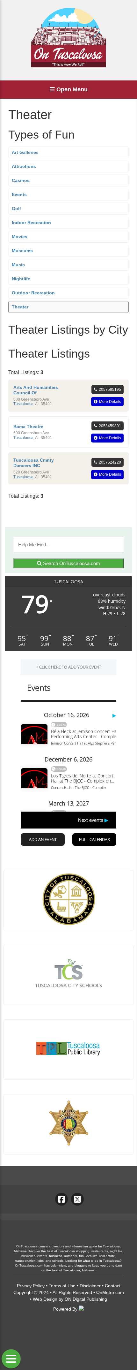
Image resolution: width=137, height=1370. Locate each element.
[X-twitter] (77, 1199)
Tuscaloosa (23, 404)
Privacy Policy (31, 1285)
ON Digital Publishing (86, 1299)
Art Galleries (25, 152)
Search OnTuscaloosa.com (71, 563)
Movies (19, 236)
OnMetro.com (110, 1292)
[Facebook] (61, 1199)
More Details (110, 401)
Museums (22, 250)
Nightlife (21, 278)
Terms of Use (62, 1285)
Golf (16, 208)
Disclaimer (90, 1285)
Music (18, 264)
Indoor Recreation (31, 222)
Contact (112, 1285)
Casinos (21, 180)
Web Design (45, 1299)
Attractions (24, 166)
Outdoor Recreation (33, 292)
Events (19, 194)
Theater (20, 306)
